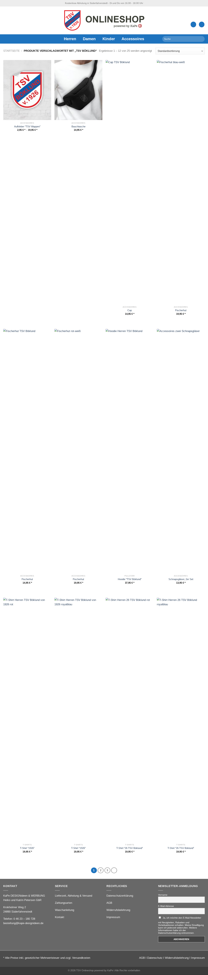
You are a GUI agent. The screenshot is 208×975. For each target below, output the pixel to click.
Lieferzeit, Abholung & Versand (73, 895)
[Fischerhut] (181, 182)
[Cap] (130, 182)
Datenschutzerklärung (119, 895)
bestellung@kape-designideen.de (23, 923)
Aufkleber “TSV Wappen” (27, 126)
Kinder (109, 39)
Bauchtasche (78, 126)
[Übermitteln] (201, 39)
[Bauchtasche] (78, 90)
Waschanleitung (64, 910)
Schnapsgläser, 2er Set (181, 579)
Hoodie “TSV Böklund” (130, 579)
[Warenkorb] (201, 24)
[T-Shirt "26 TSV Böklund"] (130, 720)
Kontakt (59, 917)
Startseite (11, 50)
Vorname (162, 895)
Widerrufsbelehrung (118, 910)
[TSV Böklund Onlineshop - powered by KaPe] (104, 20)
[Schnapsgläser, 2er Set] (181, 451)
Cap (129, 310)
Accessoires (133, 39)
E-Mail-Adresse (166, 906)
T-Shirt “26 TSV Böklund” (129, 848)
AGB (109, 902)
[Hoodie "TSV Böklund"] (130, 451)
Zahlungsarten (63, 902)
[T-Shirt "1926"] (27, 720)
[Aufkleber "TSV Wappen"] (27, 90)
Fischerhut (180, 310)
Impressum (113, 917)
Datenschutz (154, 957)
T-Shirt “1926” (27, 848)
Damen (89, 39)
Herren (70, 39)
